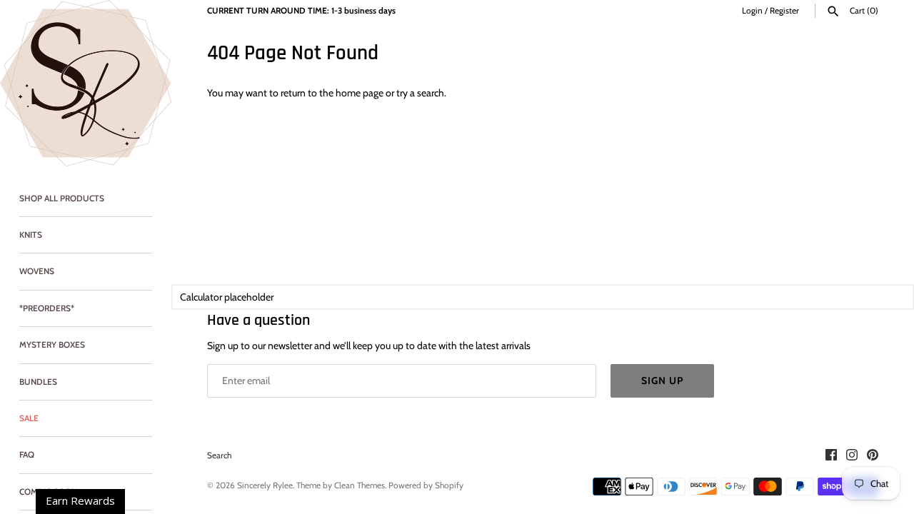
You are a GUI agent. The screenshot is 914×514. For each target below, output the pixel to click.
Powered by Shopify (425, 485)
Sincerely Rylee (265, 485)
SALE (29, 418)
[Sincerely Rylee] (85, 83)
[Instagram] (852, 456)
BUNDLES (38, 382)
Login (752, 11)
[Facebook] (831, 456)
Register (784, 11)
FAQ (26, 455)
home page (359, 92)
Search (219, 455)
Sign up (662, 380)
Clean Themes (359, 485)
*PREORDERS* (46, 308)
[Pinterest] (872, 456)
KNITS (30, 235)
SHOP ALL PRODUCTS (61, 198)
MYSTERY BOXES (52, 345)
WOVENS (36, 271)
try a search (420, 92)
